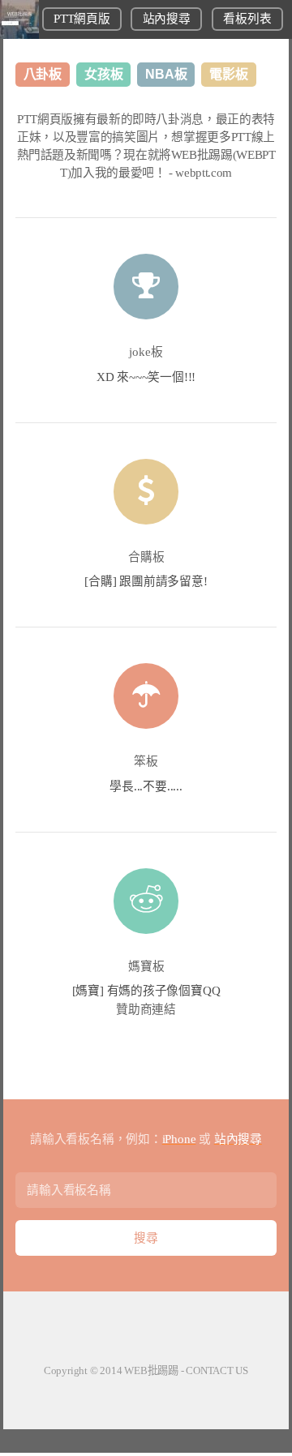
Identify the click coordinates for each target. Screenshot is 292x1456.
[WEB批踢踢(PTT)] (19, 34)
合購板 (146, 556)
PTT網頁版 (82, 18)
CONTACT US (217, 1370)
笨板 (146, 761)
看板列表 (247, 18)
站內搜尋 (167, 18)
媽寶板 (146, 966)
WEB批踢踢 (151, 1370)
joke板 (146, 351)
